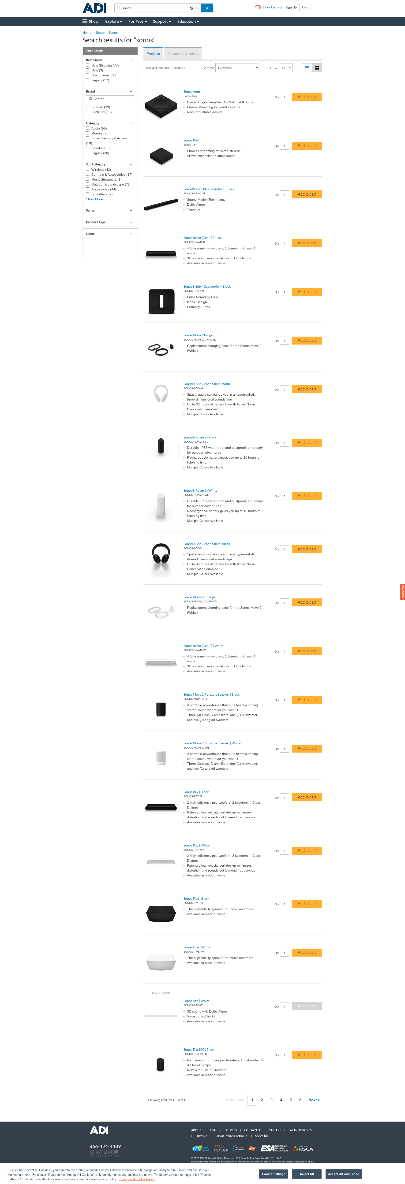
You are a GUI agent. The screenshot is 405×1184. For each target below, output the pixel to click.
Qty (277, 97)
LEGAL (213, 1130)
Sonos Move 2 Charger (200, 597)
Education (186, 21)
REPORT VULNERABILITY (231, 1135)
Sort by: (208, 68)
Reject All (307, 1174)
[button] (402, 592)
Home (86, 32)
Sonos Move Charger (199, 335)
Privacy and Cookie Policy (136, 1179)
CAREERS (275, 1130)
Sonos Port (191, 140)
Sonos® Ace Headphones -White (207, 384)
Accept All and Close (343, 1174)
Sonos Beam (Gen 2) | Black (203, 238)
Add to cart (307, 97)
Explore (112, 21)
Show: (273, 68)
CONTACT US (252, 1130)
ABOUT (196, 1130)
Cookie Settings (273, 1174)
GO (207, 8)
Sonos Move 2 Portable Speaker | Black (212, 694)
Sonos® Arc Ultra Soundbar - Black (209, 189)
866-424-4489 (105, 1146)
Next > (314, 1100)
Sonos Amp (192, 91)
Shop (93, 21)
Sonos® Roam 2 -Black (200, 437)
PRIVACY (201, 1135)
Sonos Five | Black (196, 898)
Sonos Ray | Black (196, 792)
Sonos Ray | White (197, 845)
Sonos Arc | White (197, 1001)
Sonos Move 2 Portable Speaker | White (212, 743)
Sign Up (291, 7)
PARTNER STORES (300, 1130)
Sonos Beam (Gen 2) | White (203, 646)
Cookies (261, 1135)
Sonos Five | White (197, 947)
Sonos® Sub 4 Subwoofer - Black (207, 286)
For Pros (136, 21)
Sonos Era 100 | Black (199, 1049)
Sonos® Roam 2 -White (200, 490)
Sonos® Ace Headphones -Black (207, 544)
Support (160, 21)
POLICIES (231, 1130)
